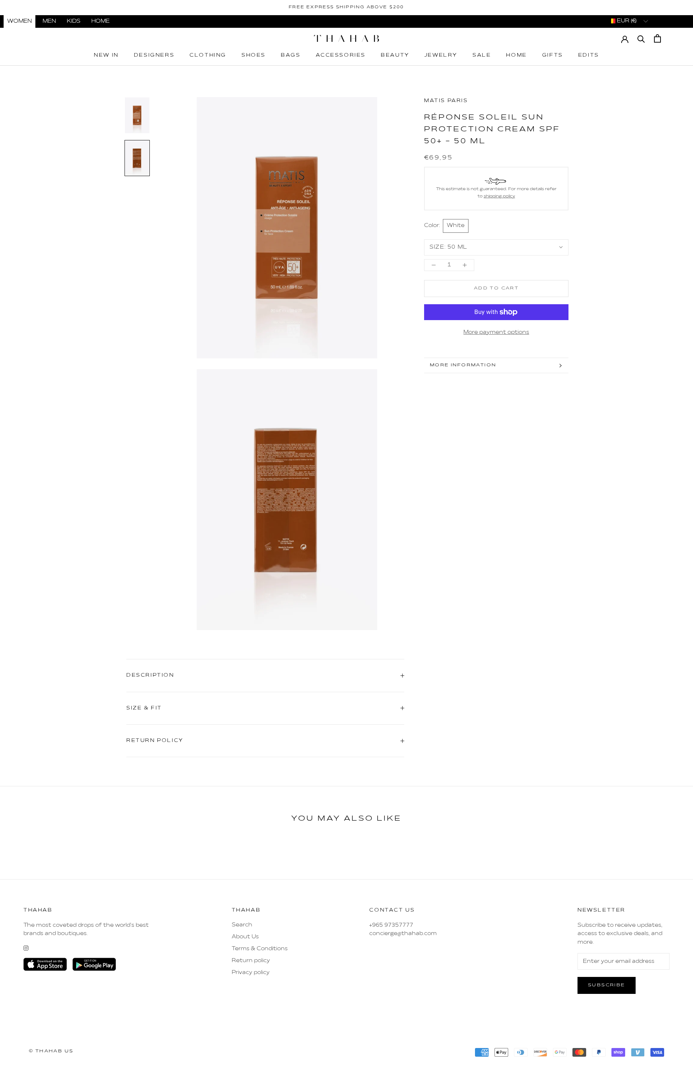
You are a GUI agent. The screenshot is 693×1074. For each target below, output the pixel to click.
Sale (481, 55)
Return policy (251, 960)
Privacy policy (251, 972)
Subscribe (606, 985)
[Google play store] (94, 964)
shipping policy (499, 196)
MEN (49, 21)
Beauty (395, 55)
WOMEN (19, 21)
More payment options (496, 332)
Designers (154, 55)
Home (516, 55)
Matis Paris (446, 101)
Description (150, 675)
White (456, 225)
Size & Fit (144, 708)
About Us (245, 936)
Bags (290, 55)
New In (106, 55)
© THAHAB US (51, 1051)
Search (242, 924)
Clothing (207, 55)
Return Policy (154, 740)
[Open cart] (657, 38)
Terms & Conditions (260, 948)
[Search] (641, 38)
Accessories (341, 55)
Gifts (552, 55)
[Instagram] (26, 948)
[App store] (45, 964)
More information (463, 365)
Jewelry (440, 55)
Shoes (253, 55)
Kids (73, 21)
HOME (100, 21)
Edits (588, 55)
